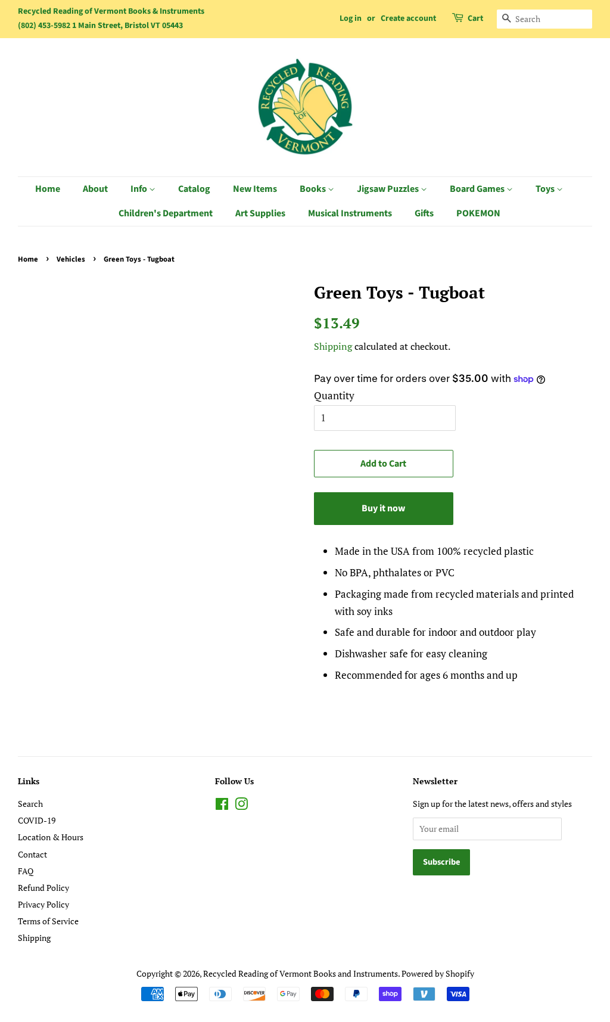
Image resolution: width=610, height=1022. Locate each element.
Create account (408, 18)
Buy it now (383, 508)
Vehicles (71, 259)
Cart (475, 18)
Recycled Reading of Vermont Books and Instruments (300, 973)
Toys (546, 188)
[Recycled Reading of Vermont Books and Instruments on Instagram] (241, 806)
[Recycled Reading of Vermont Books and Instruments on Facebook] (222, 806)
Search (30, 803)
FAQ (25, 871)
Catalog (194, 188)
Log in (351, 18)
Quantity (334, 395)
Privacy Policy (43, 904)
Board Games (478, 188)
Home (47, 188)
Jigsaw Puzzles (389, 188)
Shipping (333, 346)
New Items (255, 188)
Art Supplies (260, 213)
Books (314, 188)
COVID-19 (36, 820)
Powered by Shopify (438, 973)
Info (139, 188)
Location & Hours (50, 837)
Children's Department (166, 213)
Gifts (424, 213)
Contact (32, 854)
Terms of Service (48, 921)
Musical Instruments (350, 213)
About (95, 188)
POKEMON (478, 213)
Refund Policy (43, 887)
